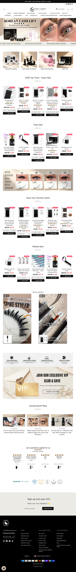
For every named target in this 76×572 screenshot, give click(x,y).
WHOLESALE (33, 15)
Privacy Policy (42, 540)
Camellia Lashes (25, 535)
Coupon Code (42, 538)
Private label (60, 533)
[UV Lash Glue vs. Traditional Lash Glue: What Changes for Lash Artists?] (62, 420)
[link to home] (38, 9)
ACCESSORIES (18, 15)
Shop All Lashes (25, 533)
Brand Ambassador (61, 540)
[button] (9, 103)
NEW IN (9, 13)
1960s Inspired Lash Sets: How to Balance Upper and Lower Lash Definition (38, 432)
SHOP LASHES (31, 13)
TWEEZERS (8, 15)
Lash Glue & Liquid (25, 545)
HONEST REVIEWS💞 (19, 13)
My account (42, 533)
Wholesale (59, 538)
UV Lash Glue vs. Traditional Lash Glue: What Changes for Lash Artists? (62, 432)
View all (38, 81)
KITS (27, 15)
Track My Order (43, 535)
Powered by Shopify (38, 566)
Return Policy (42, 545)
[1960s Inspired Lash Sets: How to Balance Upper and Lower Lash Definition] (38, 420)
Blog (58, 542)
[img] (38, 450)
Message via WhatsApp (9, 533)
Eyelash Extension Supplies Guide (63, 546)
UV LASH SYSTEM (55, 13)
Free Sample (60, 535)
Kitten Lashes (24, 538)
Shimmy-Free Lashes (26, 540)
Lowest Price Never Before (49, 15)
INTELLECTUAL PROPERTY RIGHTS (46, 550)
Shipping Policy (43, 542)
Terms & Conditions (44, 547)
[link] (38, 180)
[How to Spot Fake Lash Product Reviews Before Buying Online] (14, 420)
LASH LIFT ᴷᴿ (65, 13)
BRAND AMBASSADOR (65, 15)
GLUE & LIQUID (42, 13)
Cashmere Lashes (25, 542)
